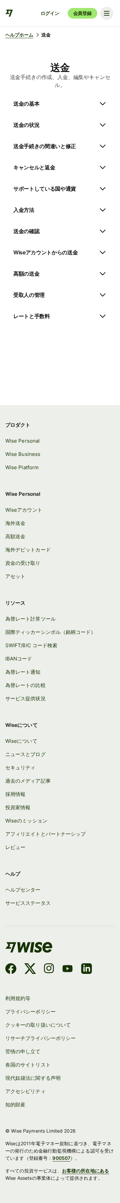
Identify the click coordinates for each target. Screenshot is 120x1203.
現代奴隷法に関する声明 (33, 1078)
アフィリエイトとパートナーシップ (45, 834)
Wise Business (22, 454)
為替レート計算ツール (30, 619)
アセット (15, 576)
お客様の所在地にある (85, 1170)
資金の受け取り (23, 563)
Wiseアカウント (23, 510)
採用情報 (15, 794)
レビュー (15, 847)
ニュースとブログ (25, 754)
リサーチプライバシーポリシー (40, 1038)
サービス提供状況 (25, 699)
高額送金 (15, 537)
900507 (61, 1158)
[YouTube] (67, 969)
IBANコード (18, 659)
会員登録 (82, 13)
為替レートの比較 (25, 685)
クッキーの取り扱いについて (38, 1025)
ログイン (50, 13)
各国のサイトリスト (28, 1065)
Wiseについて (21, 741)
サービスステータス (28, 903)
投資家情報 (17, 808)
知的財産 (15, 1105)
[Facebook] (10, 969)
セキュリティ (20, 768)
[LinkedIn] (86, 969)
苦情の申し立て (23, 1052)
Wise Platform (22, 468)
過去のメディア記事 (28, 781)
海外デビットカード (28, 550)
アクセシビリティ (25, 1091)
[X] (30, 969)
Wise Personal (22, 441)
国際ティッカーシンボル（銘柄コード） (50, 632)
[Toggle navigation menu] (106, 13)
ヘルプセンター (23, 890)
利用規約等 (17, 998)
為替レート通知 (23, 672)
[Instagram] (49, 969)
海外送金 (15, 523)
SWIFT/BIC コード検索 (31, 645)
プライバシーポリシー (30, 1012)
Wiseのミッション (26, 821)
